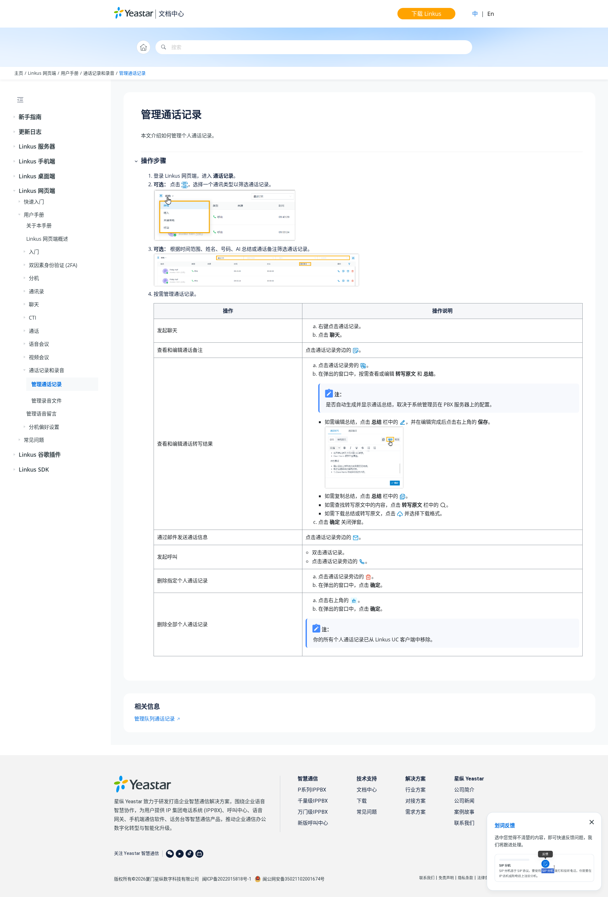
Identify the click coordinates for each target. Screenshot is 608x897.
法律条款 (484, 878)
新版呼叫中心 (313, 823)
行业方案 (415, 790)
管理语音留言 (41, 413)
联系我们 (464, 823)
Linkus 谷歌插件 (40, 454)
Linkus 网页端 (42, 73)
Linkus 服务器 (37, 146)
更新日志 (30, 132)
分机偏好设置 (44, 426)
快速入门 (34, 201)
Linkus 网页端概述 (47, 238)
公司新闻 (464, 801)
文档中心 (171, 14)
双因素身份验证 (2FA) (53, 265)
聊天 (34, 304)
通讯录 (36, 291)
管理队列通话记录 (154, 718)
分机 (34, 278)
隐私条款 (465, 878)
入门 (34, 251)
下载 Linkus (426, 13)
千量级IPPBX (313, 801)
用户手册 (70, 73)
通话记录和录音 (98, 73)
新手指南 (30, 117)
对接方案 (415, 801)
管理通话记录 (132, 73)
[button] (15, 117)
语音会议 (39, 343)
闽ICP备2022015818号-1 (226, 878)
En (490, 13)
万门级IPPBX (313, 812)
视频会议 (39, 357)
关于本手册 (39, 225)
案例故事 (464, 812)
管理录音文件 (46, 400)
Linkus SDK (34, 469)
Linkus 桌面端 (37, 176)
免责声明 (446, 878)
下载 (362, 801)
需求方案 (415, 812)
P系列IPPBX (312, 790)
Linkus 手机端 (37, 161)
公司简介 (464, 790)
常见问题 (34, 439)
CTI (32, 317)
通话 (34, 331)
